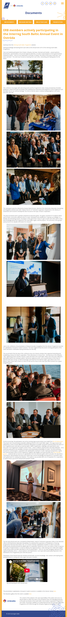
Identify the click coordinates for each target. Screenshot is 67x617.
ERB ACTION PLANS (41, 22)
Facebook (42, 3)
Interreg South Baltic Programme (22, 45)
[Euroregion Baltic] (13, 6)
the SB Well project (58, 441)
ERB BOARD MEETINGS (25, 22)
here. (55, 591)
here (30, 594)
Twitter (50, 3)
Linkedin (46, 3)
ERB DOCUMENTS (9, 22)
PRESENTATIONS (58, 22)
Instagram (54, 3)
